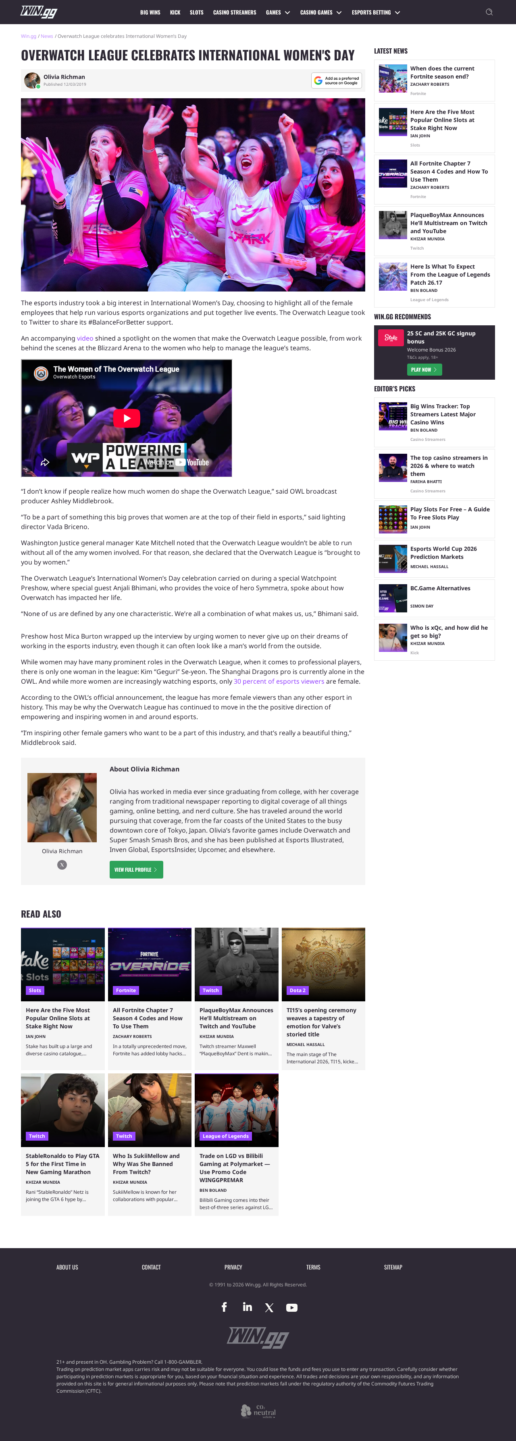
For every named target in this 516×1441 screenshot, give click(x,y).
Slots (197, 12)
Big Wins (150, 12)
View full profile (132, 869)
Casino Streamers (234, 12)
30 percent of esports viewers (279, 681)
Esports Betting (371, 12)
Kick (175, 12)
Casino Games (316, 12)
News (47, 36)
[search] (489, 12)
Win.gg (28, 36)
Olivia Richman (64, 77)
